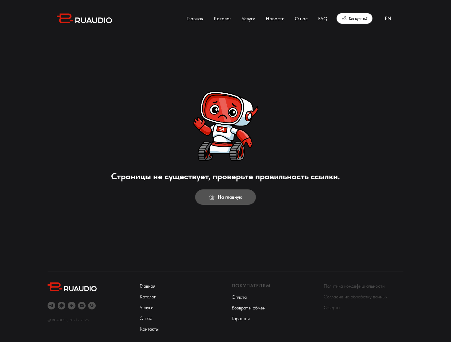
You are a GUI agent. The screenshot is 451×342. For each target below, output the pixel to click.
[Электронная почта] (82, 305)
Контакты (149, 329)
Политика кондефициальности (354, 286)
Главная (195, 18)
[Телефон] (92, 305)
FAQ (322, 18)
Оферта (332, 307)
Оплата (239, 297)
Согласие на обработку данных (355, 297)
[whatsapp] (61, 305)
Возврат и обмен (248, 308)
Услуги (248, 18)
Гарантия (241, 318)
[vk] (71, 305)
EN (388, 18)
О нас (301, 18)
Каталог (222, 18)
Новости (275, 18)
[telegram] (51, 305)
